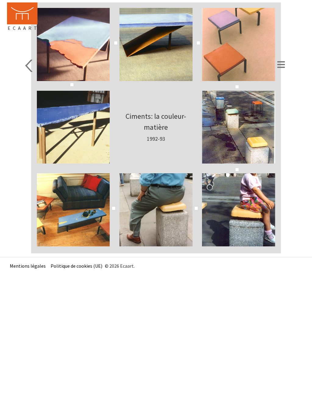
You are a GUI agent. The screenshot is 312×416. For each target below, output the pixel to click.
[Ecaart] (22, 13)
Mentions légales (28, 266)
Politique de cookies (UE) (76, 266)
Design (29, 66)
